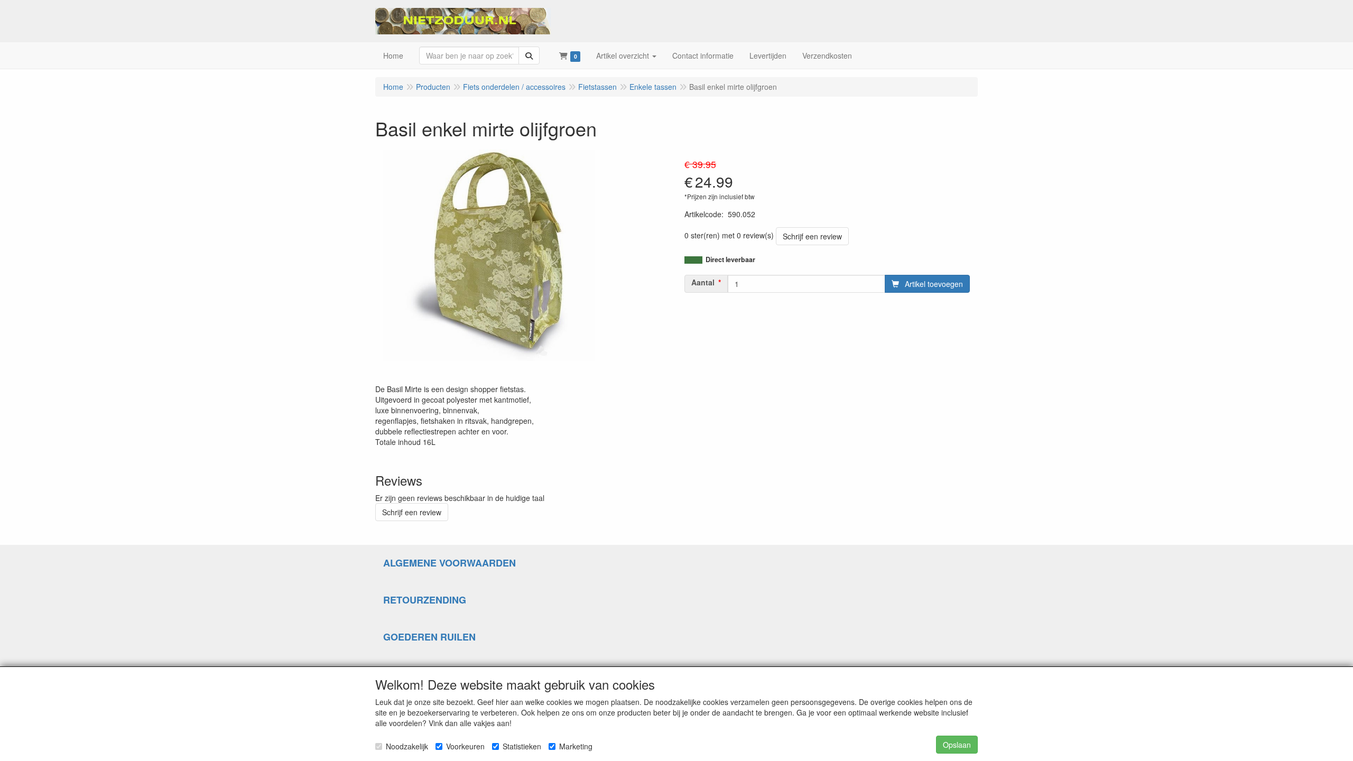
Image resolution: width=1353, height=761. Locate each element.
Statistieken (522, 746)
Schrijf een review (812, 236)
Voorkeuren (465, 746)
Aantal (703, 282)
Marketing (575, 746)
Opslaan (957, 744)
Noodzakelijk (407, 746)
